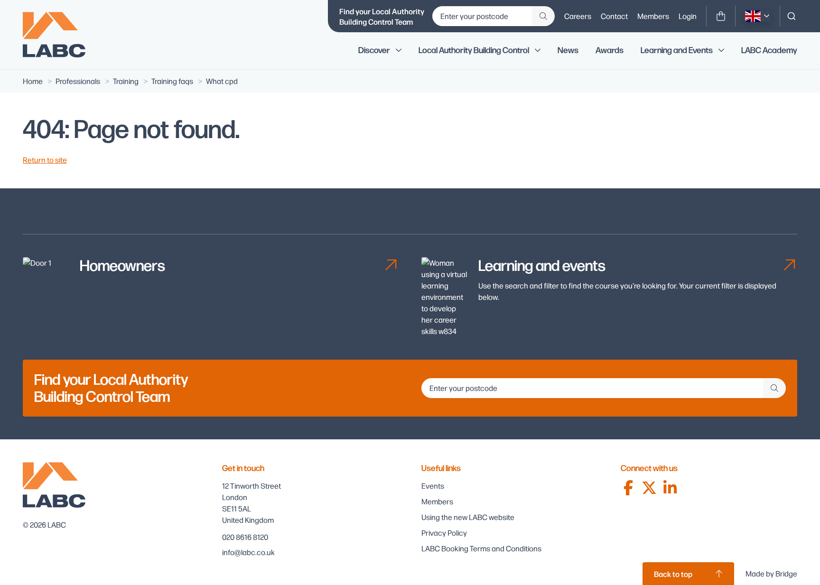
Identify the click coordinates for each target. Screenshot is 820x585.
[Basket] (721, 16)
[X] (649, 487)
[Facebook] (628, 487)
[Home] (61, 34)
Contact (614, 16)
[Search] (791, 16)
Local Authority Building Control (474, 50)
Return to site (45, 160)
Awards (610, 50)
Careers (577, 16)
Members (653, 16)
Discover (374, 50)
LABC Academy (769, 50)
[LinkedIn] (670, 487)
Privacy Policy (444, 533)
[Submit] (543, 16)
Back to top (673, 573)
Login (688, 16)
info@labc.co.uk (248, 552)
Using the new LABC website (467, 517)
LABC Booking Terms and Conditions (481, 548)
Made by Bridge (771, 573)
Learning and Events (677, 50)
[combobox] (791, 16)
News (568, 50)
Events (432, 486)
